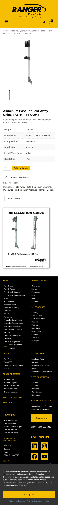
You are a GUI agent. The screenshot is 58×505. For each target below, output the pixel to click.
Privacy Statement (34, 501)
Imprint (46, 501)
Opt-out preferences (17, 501)
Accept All (29, 494)
